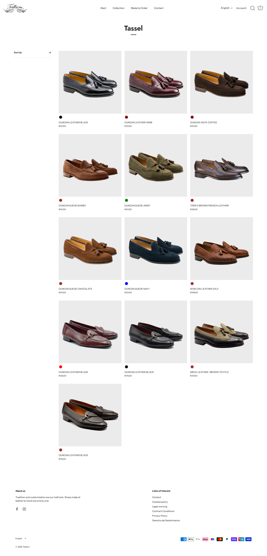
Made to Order (139, 8)
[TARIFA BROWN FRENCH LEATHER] (221, 165)
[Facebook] (17, 508)
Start (103, 8)
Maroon (126, 117)
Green (126, 200)
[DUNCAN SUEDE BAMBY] (90, 165)
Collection (118, 8)
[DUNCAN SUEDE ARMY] (156, 165)
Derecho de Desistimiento (166, 520)
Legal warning (159, 506)
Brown (60, 200)
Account (241, 8)
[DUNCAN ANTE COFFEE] (221, 82)
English (225, 7)
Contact (158, 8)
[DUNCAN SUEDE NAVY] (156, 248)
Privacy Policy (159, 515)
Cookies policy (160, 501)
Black (60, 117)
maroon (192, 117)
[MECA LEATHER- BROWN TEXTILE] (221, 331)
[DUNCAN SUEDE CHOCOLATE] (90, 248)
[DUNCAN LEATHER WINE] (156, 82)
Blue (126, 283)
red (60, 367)
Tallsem (26, 547)
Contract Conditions (163, 511)
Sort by (18, 52)
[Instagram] (24, 508)
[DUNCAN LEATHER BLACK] (90, 82)
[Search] (252, 8)
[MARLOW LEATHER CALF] (221, 248)
